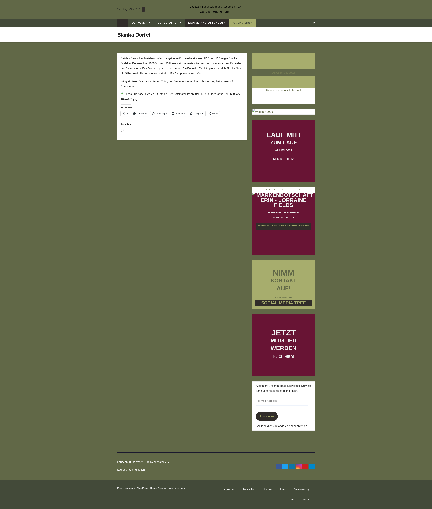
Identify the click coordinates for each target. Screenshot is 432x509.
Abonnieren (267, 416)
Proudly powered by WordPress (133, 488)
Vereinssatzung (301, 489)
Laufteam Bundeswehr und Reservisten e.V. (216, 6)
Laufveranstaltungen (206, 22)
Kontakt (268, 489)
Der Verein (140, 22)
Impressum (229, 489)
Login (291, 499)
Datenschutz (249, 489)
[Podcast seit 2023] (283, 66)
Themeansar (179, 488)
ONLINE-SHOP (242, 22)
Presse (306, 499)
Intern (283, 489)
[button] (314, 22)
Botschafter (168, 22)
